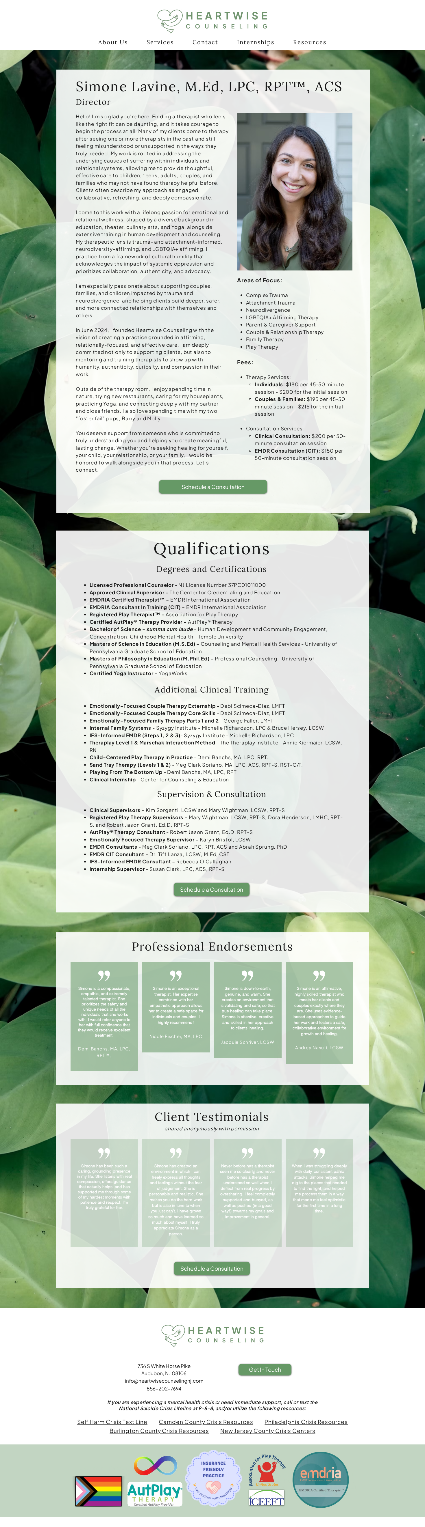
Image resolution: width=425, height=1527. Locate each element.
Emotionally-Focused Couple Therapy (138, 706)
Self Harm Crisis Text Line (112, 1421)
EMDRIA (100, 599)
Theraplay (102, 742)
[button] (113, 42)
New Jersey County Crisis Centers (267, 1430)
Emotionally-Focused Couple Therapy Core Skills (153, 713)
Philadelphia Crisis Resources (306, 1421)
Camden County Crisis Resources (206, 1421)
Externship (202, 706)
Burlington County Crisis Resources (159, 1430)
